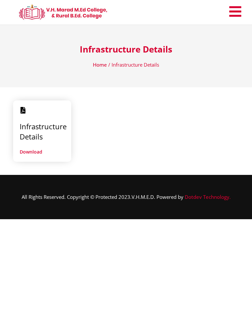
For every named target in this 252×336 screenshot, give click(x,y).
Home (100, 64)
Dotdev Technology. (208, 197)
